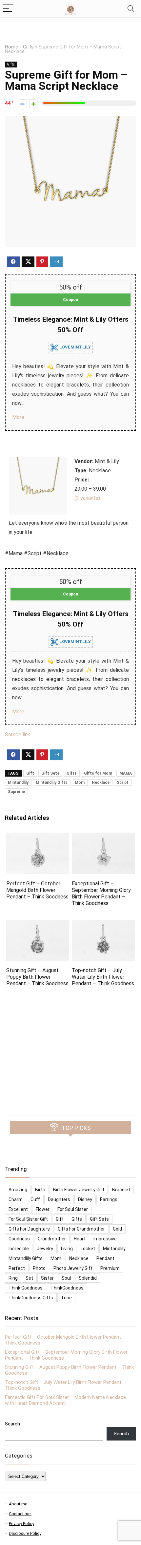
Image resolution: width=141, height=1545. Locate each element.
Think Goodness (26, 1288)
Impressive (105, 1238)
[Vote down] (22, 103)
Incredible (19, 1248)
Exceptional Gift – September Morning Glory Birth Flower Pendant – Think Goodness (101, 893)
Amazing (18, 1189)
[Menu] (8, 8)
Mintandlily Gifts (52, 782)
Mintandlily (18, 782)
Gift (30, 773)
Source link (17, 734)
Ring (13, 1278)
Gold (117, 1229)
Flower (43, 1209)
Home (11, 47)
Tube (66, 1297)
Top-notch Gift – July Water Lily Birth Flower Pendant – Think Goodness (103, 977)
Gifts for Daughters (29, 1229)
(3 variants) (87, 498)
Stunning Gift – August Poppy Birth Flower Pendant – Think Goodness (37, 977)
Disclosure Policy (25, 1533)
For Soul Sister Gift (28, 1219)
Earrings (108, 1199)
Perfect (17, 1268)
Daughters (59, 1199)
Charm (16, 1199)
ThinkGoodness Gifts (31, 1297)
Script (123, 782)
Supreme (16, 791)
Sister (47, 1278)
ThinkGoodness (67, 1288)
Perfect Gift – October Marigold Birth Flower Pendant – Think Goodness (37, 890)
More (18, 417)
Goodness (19, 1238)
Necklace (101, 782)
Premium (110, 1268)
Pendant (105, 1258)
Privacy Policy (21, 1523)
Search (12, 1424)
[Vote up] (33, 103)
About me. (18, 1503)
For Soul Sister (72, 1209)
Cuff (35, 1199)
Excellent (18, 1209)
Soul (66, 1278)
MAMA (125, 773)
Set (29, 1278)
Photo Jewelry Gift (72, 1268)
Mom (80, 782)
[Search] (131, 8)
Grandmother (52, 1238)
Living (67, 1248)
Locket (88, 1248)
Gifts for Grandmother (81, 1229)
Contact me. (20, 1513)
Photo (39, 1268)
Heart (80, 1238)
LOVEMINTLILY (74, 347)
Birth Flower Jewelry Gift (78, 1189)
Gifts (28, 47)
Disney (85, 1199)
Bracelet (121, 1189)
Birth (40, 1189)
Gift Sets (50, 773)
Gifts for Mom (98, 773)
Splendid (88, 1278)
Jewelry (45, 1248)
